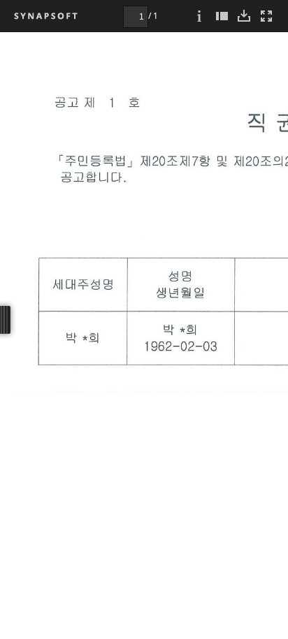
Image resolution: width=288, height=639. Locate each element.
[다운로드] (244, 15)
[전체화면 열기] (266, 15)
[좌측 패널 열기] (221, 15)
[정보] (199, 15)
